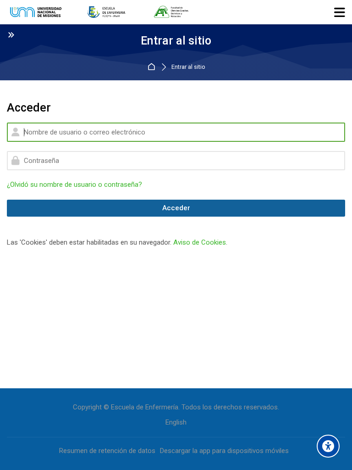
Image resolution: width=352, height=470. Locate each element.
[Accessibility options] (328, 446)
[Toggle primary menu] (339, 12)
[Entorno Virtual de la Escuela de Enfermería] (99, 12)
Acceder (176, 208)
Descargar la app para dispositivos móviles (224, 451)
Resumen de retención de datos (107, 451)
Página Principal (153, 67)
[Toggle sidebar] (11, 34)
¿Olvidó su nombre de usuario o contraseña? (74, 184)
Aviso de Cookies (199, 242)
